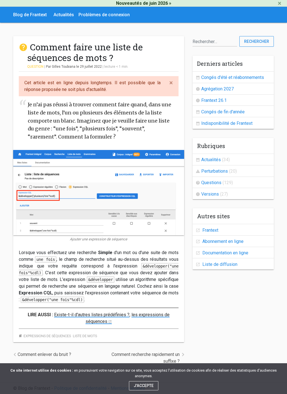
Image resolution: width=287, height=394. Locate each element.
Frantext (209, 230)
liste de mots (85, 336)
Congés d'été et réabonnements (232, 77)
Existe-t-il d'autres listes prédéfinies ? (91, 314)
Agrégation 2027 (217, 89)
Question (35, 67)
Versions (210, 194)
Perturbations (214, 171)
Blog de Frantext (30, 14)
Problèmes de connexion (104, 14)
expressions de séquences (47, 336)
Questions (211, 182)
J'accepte (144, 385)
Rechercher (256, 41)
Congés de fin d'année (223, 111)
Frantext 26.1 (214, 100)
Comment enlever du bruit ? (44, 354)
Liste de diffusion (219, 264)
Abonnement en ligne (222, 241)
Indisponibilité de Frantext (227, 123)
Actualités (64, 14)
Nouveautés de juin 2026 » (143, 3)
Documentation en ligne (224, 252)
